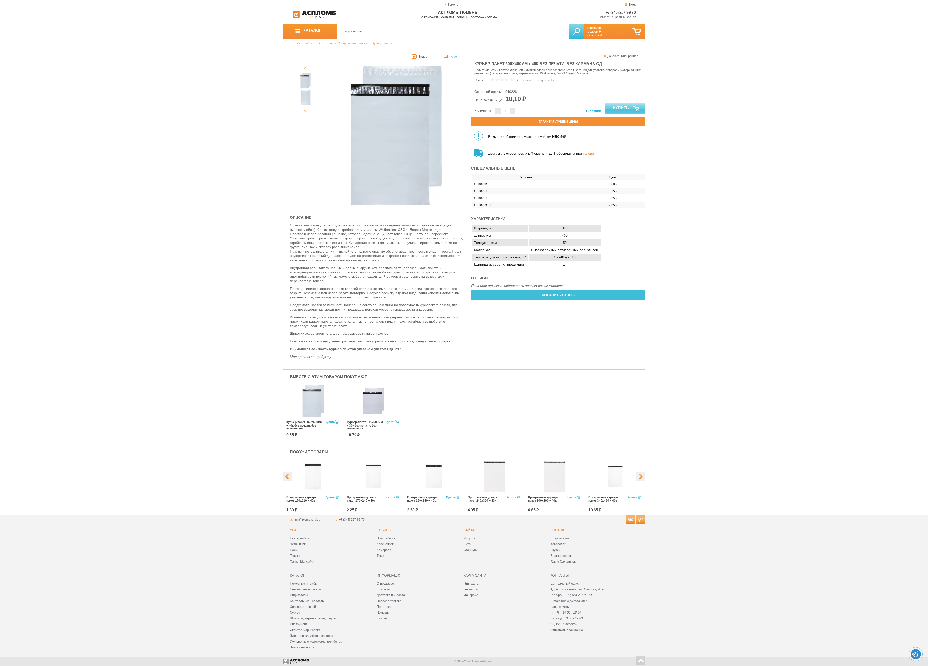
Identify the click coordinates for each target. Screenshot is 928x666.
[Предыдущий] (305, 68)
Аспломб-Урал (307, 43)
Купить (621, 108)
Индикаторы (299, 595)
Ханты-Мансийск (302, 561)
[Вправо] (640, 476)
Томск (381, 555)
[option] (396, 134)
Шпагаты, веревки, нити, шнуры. (313, 618)
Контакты (447, 17)
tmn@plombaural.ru (307, 519)
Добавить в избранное (622, 56)
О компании (429, 17)
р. (602, 35)
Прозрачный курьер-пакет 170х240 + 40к (361, 499)
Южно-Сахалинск (563, 561)
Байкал (470, 530)
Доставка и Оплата (391, 595)
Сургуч (295, 612)
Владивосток (559, 538)
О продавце (385, 583)
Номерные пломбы (303, 583)
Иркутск (469, 538)
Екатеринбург (300, 538)
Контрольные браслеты (307, 601)
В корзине (594, 27)
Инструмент (298, 624)
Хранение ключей (303, 606)
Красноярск (385, 544)
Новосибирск (386, 538)
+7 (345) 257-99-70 (621, 12)
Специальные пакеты (353, 43)
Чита (467, 544)
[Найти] (576, 31)
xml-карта (471, 589)
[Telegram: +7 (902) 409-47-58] (916, 654)
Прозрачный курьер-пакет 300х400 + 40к (543, 499)
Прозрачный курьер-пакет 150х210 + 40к (301, 499)
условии (589, 153)
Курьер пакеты (382, 43)
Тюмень (295, 555)
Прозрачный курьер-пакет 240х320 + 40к (482, 499)
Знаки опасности (302, 647)
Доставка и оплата (484, 17)
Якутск (555, 550)
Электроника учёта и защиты (311, 635)
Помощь (462, 17)
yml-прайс (471, 595)
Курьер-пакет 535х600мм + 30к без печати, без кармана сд (365, 425)
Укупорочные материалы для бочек (316, 641)
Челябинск (298, 544)
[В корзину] (636, 32)
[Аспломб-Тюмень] (314, 17)
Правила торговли (390, 601)
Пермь (294, 550)
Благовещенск (561, 555)
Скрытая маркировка (305, 630)
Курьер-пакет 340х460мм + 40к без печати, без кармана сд (304, 425)
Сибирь (384, 530)
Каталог (327, 43)
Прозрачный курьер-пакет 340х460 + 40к (603, 499)
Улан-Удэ (470, 550)
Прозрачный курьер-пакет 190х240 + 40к (422, 499)
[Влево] (287, 476)
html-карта (471, 583)
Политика (384, 606)
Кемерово (384, 550)
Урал (294, 530)
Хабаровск (558, 544)
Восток (557, 530)
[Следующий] (305, 111)
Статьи (382, 618)
